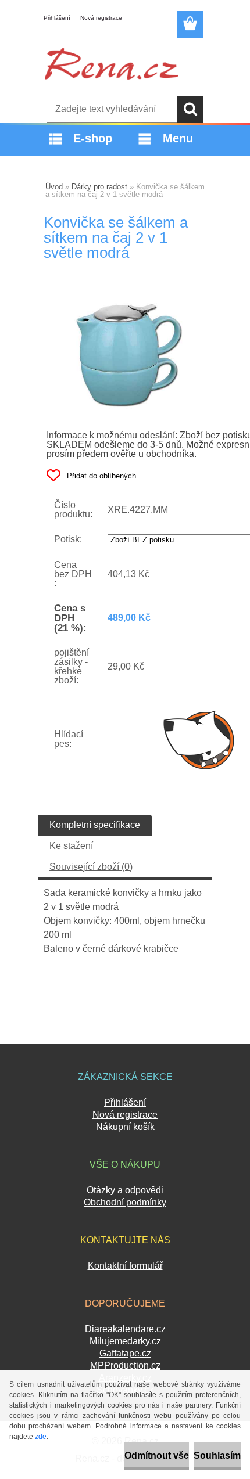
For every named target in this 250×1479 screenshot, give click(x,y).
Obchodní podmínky (125, 1202)
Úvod (54, 186)
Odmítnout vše (156, 1455)
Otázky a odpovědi (125, 1190)
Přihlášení (57, 18)
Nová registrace (101, 18)
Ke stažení (71, 846)
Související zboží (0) (91, 867)
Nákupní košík (125, 1127)
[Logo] (111, 63)
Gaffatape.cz (125, 1353)
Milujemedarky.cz (125, 1341)
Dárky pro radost (99, 186)
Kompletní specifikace (94, 825)
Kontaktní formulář (125, 1266)
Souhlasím (217, 1455)
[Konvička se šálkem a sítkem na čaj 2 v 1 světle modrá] (125, 300)
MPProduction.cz (125, 1365)
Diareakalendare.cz (125, 1329)
